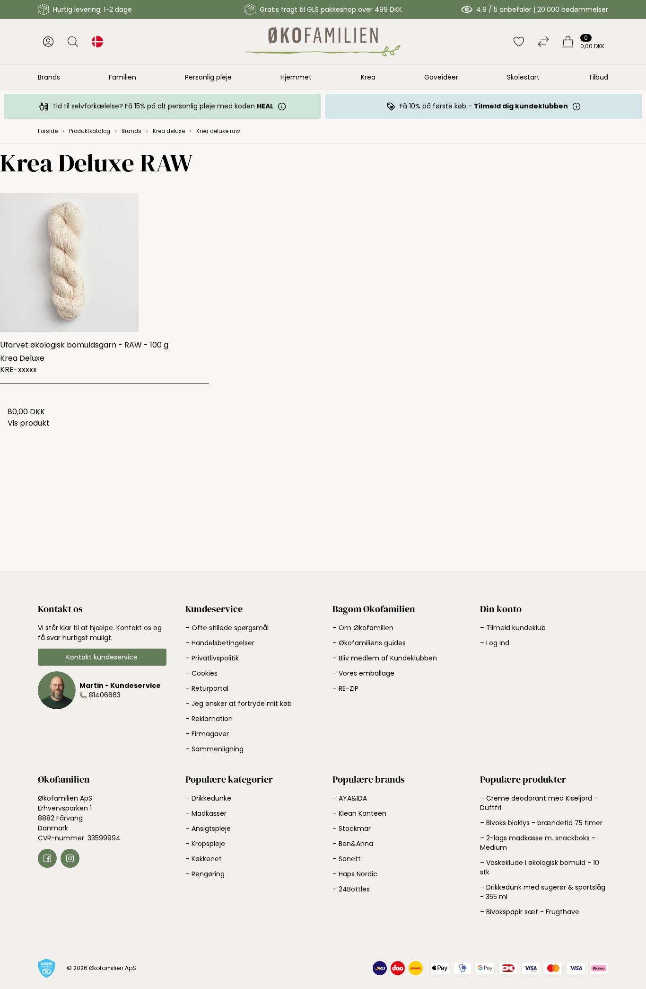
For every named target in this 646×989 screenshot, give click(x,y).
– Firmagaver (207, 734)
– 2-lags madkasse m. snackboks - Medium (537, 842)
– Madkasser (206, 813)
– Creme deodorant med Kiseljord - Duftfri (539, 802)
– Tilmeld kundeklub (513, 628)
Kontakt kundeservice (102, 657)
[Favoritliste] (518, 41)
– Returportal (206, 688)
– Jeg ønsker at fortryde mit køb (238, 703)
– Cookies (201, 673)
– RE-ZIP (345, 688)
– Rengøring (205, 874)
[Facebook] (47, 858)
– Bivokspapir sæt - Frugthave (529, 912)
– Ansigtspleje (208, 828)
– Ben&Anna (352, 843)
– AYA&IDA (349, 798)
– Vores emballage (363, 673)
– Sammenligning (214, 749)
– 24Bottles (351, 889)
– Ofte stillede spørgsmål (227, 628)
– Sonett (346, 859)
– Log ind (494, 643)
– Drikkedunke (208, 798)
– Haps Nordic (354, 874)
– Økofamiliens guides (369, 643)
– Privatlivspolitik (212, 658)
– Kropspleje (205, 843)
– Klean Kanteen (359, 813)
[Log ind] (48, 41)
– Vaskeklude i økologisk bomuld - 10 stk (539, 867)
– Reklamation (209, 718)
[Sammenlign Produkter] (543, 41)
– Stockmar (351, 828)
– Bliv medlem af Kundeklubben (384, 658)
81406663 (105, 695)
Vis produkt (29, 423)
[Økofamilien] (323, 42)
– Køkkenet (203, 859)
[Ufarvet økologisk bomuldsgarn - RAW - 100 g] (104, 262)
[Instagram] (70, 858)
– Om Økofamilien (362, 628)
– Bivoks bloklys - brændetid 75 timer (541, 823)
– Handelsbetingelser (219, 643)
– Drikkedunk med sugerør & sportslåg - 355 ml (542, 891)
